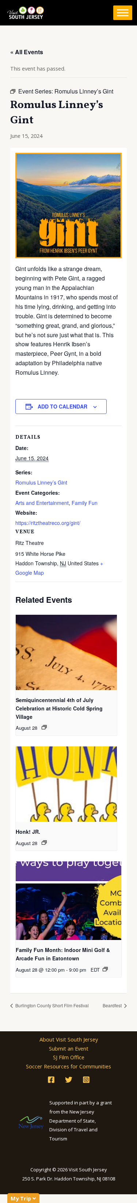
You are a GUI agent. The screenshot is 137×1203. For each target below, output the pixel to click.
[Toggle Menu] (123, 13)
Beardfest (113, 1005)
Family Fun (85, 502)
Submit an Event (68, 1048)
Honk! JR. (28, 831)
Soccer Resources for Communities (68, 1066)
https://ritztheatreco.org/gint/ (47, 522)
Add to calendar (62, 406)
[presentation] (66, 652)
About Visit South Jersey (68, 1039)
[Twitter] (68, 1079)
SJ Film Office (68, 1057)
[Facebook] (51, 1079)
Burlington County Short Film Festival (51, 1005)
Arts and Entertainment (42, 502)
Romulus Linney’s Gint (41, 482)
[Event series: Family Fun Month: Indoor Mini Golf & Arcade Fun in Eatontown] (105, 969)
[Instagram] (86, 1079)
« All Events (26, 52)
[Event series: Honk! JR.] (44, 842)
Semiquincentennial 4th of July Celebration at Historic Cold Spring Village (59, 708)
